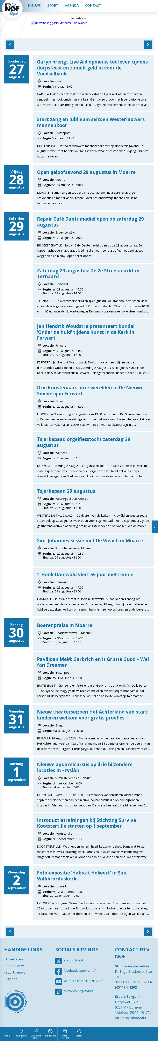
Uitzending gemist (36, 1036)
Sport (52, 5)
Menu (7, 1035)
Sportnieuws (15, 972)
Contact (93, 5)
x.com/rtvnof (73, 960)
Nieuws (34, 5)
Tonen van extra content (155, 526)
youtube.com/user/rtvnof (83, 981)
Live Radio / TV (21, 1036)
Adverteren (14, 959)
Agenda (72, 5)
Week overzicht (64, 1036)
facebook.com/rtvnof (80, 970)
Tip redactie (50, 1035)
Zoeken (79, 1035)
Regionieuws (15, 966)
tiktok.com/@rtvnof (78, 991)
